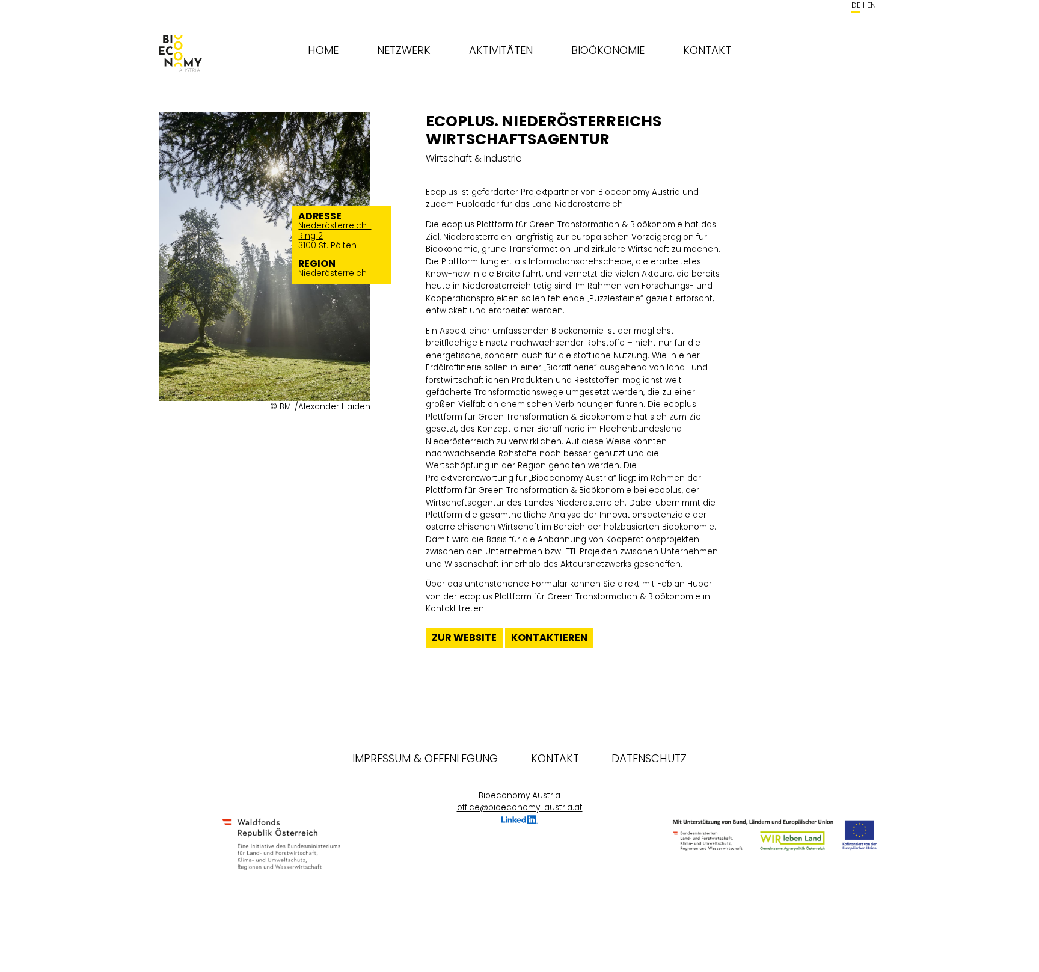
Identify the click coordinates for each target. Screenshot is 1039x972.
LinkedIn (519, 821)
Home (323, 50)
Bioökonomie (608, 50)
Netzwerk (404, 50)
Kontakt (707, 50)
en (871, 5)
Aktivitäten (501, 50)
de (855, 5)
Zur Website (464, 637)
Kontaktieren (549, 637)
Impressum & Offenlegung (425, 758)
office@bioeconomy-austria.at (520, 807)
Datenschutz (649, 758)
